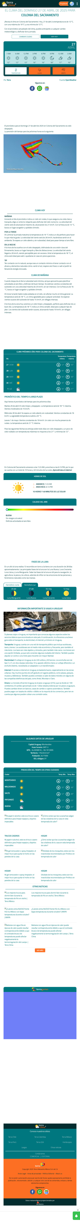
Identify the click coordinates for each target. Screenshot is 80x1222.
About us (59, 1173)
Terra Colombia (40, 1137)
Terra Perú (12, 1142)
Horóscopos (67, 1142)
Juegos (24, 1147)
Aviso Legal (22, 1173)
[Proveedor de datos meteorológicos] (40, 1203)
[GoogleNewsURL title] (46, 88)
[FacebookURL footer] (32, 1191)
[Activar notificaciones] (67, 1216)
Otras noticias (56, 1147)
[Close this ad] (78, 1210)
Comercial (35, 1156)
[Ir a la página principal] (9, 3)
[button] (77, 3)
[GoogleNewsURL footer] (46, 1191)
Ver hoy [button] (54, 36)
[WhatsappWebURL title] (39, 88)
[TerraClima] (72, 4)
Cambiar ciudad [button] (25, 36)
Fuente (67, 80)
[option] (15, 71)
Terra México (67, 1137)
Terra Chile (12, 1137)
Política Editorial (48, 1173)
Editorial (46, 1156)
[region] (40, 107)
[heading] (40, 950)
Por (7, 80)
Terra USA (40, 1142)
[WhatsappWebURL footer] (39, 1191)
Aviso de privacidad (34, 1173)
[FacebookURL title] (32, 88)
